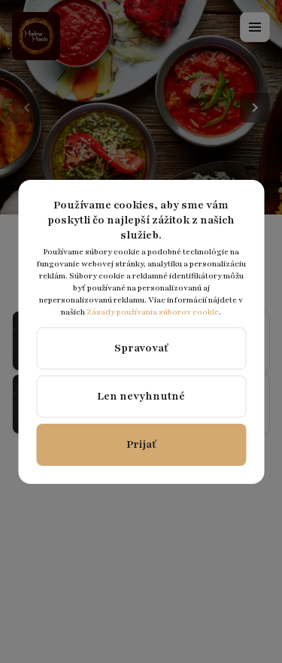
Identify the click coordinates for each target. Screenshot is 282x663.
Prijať (141, 444)
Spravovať (141, 348)
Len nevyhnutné (141, 396)
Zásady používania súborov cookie (152, 312)
